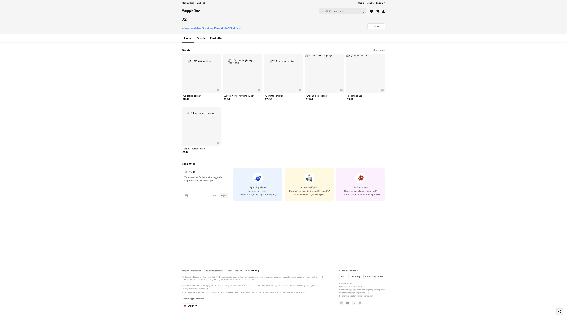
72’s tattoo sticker (192, 96)
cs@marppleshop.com (375, 290)
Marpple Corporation (191, 271)
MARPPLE (201, 3)
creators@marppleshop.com (362, 296)
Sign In (361, 3)
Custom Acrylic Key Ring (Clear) (239, 96)
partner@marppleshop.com (357, 293)
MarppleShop (188, 3)
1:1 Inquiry (355, 276)
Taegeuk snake (354, 96)
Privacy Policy (252, 270)
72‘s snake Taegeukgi (316, 96)
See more (378, 50)
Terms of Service (234, 271)
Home (188, 38)
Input (224, 196)
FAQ (343, 276)
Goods (201, 38)
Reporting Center (374, 276)
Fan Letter (216, 38)
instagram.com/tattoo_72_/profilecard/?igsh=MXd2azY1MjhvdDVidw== (212, 28)
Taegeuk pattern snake (194, 148)
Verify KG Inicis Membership (294, 292)
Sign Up (370, 3)
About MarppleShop (213, 271)
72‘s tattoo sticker (274, 96)
